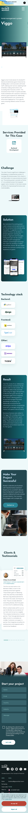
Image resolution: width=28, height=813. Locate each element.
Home (3, 781)
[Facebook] (8, 769)
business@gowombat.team (16, 781)
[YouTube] (25, 769)
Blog (3, 792)
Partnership (4, 784)
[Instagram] (16, 769)
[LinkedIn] (12, 769)
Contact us (10, 505)
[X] (20, 769)
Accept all (14, 803)
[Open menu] (23, 9)
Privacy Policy (10, 741)
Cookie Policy (8, 799)
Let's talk (8, 748)
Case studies (5, 787)
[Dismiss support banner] (24, 3)
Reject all (14, 809)
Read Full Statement (7, 4)
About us (4, 789)
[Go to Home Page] (5, 9)
